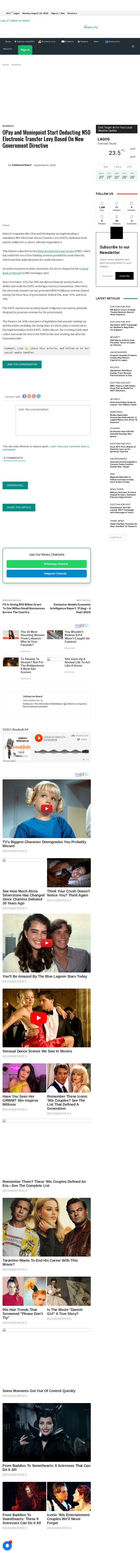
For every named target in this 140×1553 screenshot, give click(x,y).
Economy (115, 428)
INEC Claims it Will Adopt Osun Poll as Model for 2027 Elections (122, 388)
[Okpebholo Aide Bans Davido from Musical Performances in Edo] (102, 371)
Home (6, 64)
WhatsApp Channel (55, 564)
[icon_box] (74, 14)
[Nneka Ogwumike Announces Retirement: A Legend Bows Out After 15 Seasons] (102, 417)
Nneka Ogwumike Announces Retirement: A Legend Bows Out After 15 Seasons (123, 419)
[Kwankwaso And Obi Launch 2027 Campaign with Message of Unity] (102, 508)
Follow (116, 202)
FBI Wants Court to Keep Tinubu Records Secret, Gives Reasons (122, 312)
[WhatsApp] (117, 13)
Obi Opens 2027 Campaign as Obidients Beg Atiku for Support (123, 327)
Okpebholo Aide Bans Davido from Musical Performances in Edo (121, 373)
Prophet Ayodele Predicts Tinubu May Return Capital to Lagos (123, 357)
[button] (133, 46)
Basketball (116, 412)
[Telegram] (49, 712)
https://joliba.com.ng (33, 700)
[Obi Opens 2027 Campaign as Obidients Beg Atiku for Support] (102, 326)
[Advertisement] (70, 93)
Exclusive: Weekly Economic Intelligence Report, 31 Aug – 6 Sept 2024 (70, 608)
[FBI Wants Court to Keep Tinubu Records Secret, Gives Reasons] (102, 310)
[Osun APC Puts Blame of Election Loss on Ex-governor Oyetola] (102, 447)
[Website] (68, 712)
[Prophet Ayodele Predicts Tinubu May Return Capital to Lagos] (102, 356)
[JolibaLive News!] (5, 165)
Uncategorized (118, 352)
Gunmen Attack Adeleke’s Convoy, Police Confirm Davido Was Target (123, 464)
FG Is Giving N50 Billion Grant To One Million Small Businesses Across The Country (24, 608)
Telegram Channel (54, 573)
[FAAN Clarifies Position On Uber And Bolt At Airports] (102, 524)
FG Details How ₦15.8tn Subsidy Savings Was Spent (122, 433)
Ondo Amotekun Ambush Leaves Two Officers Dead (123, 403)
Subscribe (131, 216)
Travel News (117, 521)
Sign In (35, 50)
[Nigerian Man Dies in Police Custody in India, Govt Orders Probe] (102, 478)
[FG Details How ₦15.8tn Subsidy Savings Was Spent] (102, 432)
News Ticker (117, 489)
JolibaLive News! (22, 165)
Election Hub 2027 (120, 307)
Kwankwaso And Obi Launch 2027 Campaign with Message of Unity (122, 510)
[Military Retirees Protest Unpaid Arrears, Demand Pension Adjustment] (102, 493)
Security (115, 337)
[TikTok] (56, 712)
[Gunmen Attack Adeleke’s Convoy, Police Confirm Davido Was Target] (102, 463)
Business (16, 64)
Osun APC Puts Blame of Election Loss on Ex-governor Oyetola (123, 449)
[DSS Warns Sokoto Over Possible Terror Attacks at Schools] (102, 341)
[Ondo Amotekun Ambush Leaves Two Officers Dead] (102, 402)
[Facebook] (121, 13)
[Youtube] (134, 13)
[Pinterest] (37, 712)
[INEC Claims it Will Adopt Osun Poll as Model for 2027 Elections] (102, 387)
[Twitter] (130, 13)
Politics (114, 367)
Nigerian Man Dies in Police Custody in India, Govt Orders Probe (122, 479)
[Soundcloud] (43, 712)
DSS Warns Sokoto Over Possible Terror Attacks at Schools (122, 342)
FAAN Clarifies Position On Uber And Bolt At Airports (123, 525)
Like (102, 202)
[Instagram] (126, 13)
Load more (115, 537)
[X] (62, 712)
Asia (112, 474)
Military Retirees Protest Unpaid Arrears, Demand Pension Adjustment (123, 494)
